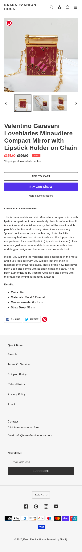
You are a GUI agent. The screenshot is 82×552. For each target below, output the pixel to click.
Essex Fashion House (20, 7)
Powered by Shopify (57, 539)
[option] (23, 103)
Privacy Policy (17, 394)
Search (12, 354)
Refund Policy (16, 384)
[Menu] (76, 7)
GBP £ (39, 494)
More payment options (41, 195)
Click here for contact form (23, 427)
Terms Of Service (19, 364)
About (11, 404)
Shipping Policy (17, 374)
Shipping (9, 161)
